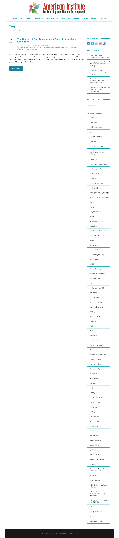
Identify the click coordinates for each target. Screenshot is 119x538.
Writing (92, 516)
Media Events (94, 336)
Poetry (92, 388)
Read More (16, 69)
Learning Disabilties (96, 302)
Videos (92, 507)
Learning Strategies (96, 307)
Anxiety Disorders (96, 137)
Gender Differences (96, 250)
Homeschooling (95, 269)
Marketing (93, 321)
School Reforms (95, 426)
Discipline (93, 202)
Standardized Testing (97, 459)
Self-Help (93, 431)
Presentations (52, 18)
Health (92, 264)
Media (92, 331)
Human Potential (95, 278)
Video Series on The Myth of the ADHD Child (99, 501)
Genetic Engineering (97, 255)
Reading (92, 412)
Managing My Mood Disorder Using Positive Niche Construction (100, 89)
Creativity (93, 178)
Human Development (57, 47)
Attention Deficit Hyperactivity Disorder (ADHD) (97, 153)
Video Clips (65, 18)
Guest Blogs (94, 259)
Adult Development (96, 127)
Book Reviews (94, 174)
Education (93, 226)
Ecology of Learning (96, 221)
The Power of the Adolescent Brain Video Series (100, 470)
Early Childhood (44, 47)
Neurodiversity (95, 369)
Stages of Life (21, 49)
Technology (93, 464)
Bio (22, 18)
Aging (91, 132)
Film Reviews (94, 245)
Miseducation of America (98, 355)
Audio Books (94, 159)
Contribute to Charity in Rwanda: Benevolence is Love (100, 56)
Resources (39, 18)
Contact (94, 18)
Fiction (92, 240)
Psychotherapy (95, 402)
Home (15, 18)
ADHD (92, 118)
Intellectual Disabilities (97, 288)
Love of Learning (95, 316)
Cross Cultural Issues (97, 183)
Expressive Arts (95, 236)
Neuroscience (94, 374)
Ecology (92, 216)
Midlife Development (97, 345)
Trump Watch (94, 476)
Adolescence (94, 122)
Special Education (96, 445)
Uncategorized (32, 49)
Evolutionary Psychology (98, 231)
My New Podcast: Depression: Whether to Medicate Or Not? (98, 81)
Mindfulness (94, 350)
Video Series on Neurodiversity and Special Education (99, 493)
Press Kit (76, 18)
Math (91, 326)
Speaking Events (95, 440)
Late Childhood (95, 297)
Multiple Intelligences (97, 364)
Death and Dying (95, 188)
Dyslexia (92, 207)
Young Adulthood (96, 521)
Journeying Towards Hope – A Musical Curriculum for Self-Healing (100, 64)
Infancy (67, 47)
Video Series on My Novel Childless (98, 486)
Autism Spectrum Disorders (99, 164)
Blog (86, 18)
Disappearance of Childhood (100, 197)
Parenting (93, 383)
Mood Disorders (95, 359)
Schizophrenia (94, 421)
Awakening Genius (96, 169)
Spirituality (93, 450)
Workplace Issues (96, 512)
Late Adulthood (95, 293)
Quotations (93, 407)
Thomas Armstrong (41, 45)
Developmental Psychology (29, 47)
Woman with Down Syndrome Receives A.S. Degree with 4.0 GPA (98, 72)
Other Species (94, 378)
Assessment (94, 141)
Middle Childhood (96, 340)
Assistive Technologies (97, 146)
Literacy (92, 312)
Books (29, 18)
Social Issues (75, 47)
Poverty (92, 393)
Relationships (94, 416)
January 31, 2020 (25, 45)
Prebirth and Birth (96, 397)
